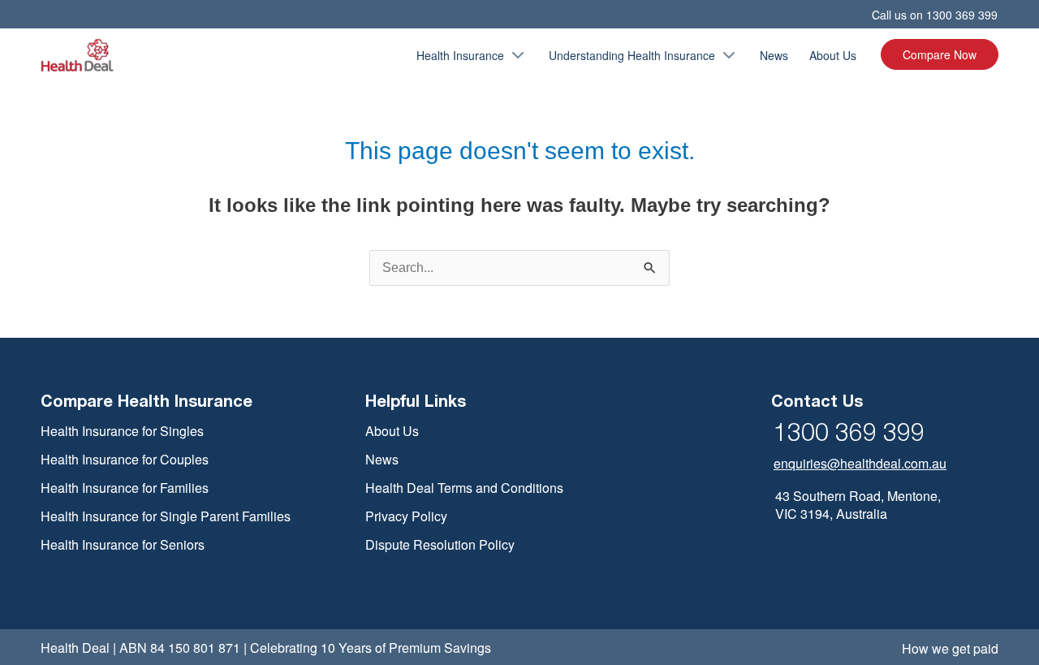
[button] (516, 55)
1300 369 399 (962, 14)
